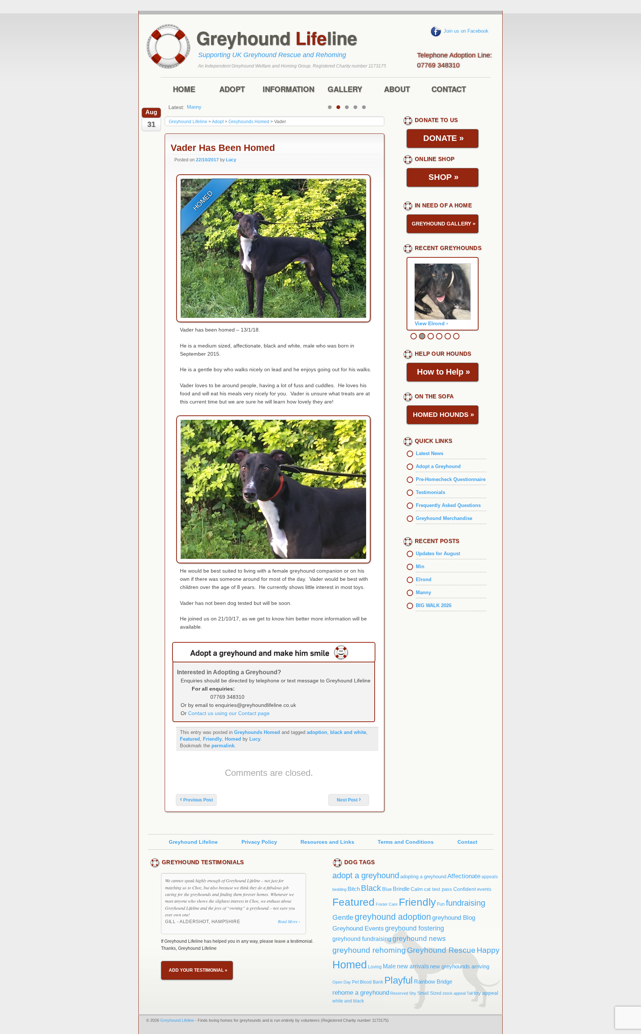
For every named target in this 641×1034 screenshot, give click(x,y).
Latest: (176, 107)
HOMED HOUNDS (443, 414)
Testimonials (430, 492)
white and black (348, 1001)
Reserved (399, 993)
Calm (417, 889)
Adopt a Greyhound (438, 466)
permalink (222, 745)
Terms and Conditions (406, 842)
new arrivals (413, 966)
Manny (194, 107)
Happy (488, 950)
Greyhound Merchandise (444, 518)
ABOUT (397, 89)
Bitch (354, 889)
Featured (190, 739)
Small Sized (429, 993)
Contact (467, 842)
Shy (412, 993)
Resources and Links (327, 842)
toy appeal (486, 993)
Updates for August (438, 553)
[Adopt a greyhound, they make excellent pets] (273, 652)
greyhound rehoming (369, 950)
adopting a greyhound (423, 876)
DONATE (443, 138)
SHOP (443, 177)
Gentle (343, 917)
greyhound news (419, 938)
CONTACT (448, 89)
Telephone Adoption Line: (454, 59)
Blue (387, 889)
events (484, 889)
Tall (470, 993)
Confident (464, 889)
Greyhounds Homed (257, 732)
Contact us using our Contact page (229, 713)
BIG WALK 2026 (433, 605)
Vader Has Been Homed (223, 147)
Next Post (349, 800)
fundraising (465, 903)
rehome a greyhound (360, 992)
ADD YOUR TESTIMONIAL (198, 970)
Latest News (429, 453)
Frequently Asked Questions (448, 505)
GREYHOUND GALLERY (444, 224)
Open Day (341, 982)
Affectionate (463, 876)
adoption (317, 732)
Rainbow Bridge (433, 982)
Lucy (231, 159)
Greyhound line (276, 37)
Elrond (423, 579)
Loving (375, 966)
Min (420, 566)
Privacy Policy (259, 842)
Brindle (401, 889)
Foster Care (387, 904)
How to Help (443, 371)
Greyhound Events (358, 928)
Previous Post (196, 800)
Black (371, 888)
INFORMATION (288, 89)
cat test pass (438, 889)
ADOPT (232, 89)
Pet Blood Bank (367, 982)
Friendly (212, 739)
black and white (348, 732)
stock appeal (454, 993)
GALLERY (345, 89)
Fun (441, 904)
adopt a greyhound (365, 875)
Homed (233, 739)
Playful (398, 980)
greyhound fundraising (361, 939)
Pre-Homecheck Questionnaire (451, 479)
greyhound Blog (453, 917)
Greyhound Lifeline (193, 842)
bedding (339, 889)
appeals (489, 876)
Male (389, 966)
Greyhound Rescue (441, 950)
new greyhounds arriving (459, 966)
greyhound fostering (414, 928)
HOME (184, 89)
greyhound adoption (393, 917)
